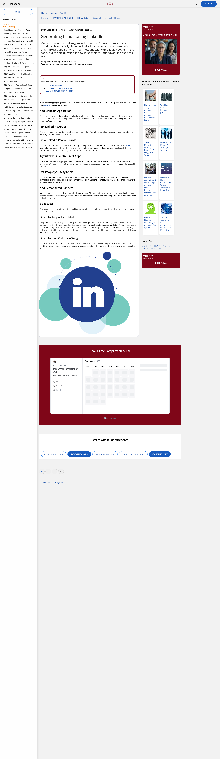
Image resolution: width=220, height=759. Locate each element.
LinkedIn (47, 105)
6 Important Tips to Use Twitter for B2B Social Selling (17, 88)
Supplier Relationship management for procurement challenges (17, 37)
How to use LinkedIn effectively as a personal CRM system (150, 222)
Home (44, 13)
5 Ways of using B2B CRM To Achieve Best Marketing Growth (18, 143)
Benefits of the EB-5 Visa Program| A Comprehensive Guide (157, 247)
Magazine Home (9, 19)
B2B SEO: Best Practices (13, 77)
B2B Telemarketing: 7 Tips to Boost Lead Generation (17, 99)
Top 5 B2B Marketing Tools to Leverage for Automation (15, 103)
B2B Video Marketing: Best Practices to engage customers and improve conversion (18, 74)
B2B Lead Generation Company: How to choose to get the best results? (18, 96)
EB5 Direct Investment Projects (59, 91)
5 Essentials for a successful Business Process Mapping (18, 55)
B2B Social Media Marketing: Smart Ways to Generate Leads (18, 70)
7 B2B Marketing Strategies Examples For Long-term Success (18, 121)
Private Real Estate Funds (133, 454)
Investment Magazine (105, 454)
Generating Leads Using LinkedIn (107, 18)
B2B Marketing (83, 18)
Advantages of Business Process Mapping (16, 33)
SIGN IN (208, 4)
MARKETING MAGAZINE (63, 18)
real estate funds (160, 454)
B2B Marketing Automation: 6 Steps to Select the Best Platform (18, 85)
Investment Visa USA (79, 454)
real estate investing (53, 454)
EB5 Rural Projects (54, 86)
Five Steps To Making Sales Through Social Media (18, 125)
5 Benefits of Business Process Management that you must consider (18, 52)
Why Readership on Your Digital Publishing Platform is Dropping (16, 66)
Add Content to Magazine (52, 482)
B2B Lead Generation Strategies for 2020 (17, 44)
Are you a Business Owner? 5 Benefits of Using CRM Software (19, 41)
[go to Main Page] (110, 6)
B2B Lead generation (12, 114)
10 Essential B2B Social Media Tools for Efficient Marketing (18, 147)
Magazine (45, 18)
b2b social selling (10, 81)
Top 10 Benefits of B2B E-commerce (18, 48)
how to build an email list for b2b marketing (17, 118)
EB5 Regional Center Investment (60, 88)
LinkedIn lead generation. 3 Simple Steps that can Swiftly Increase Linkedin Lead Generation (17, 129)
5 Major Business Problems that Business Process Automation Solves (18, 59)
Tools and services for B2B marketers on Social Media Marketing (18, 140)
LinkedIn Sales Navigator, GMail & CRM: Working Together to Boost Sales (19, 132)
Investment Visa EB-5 (58, 13)
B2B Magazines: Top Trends (14, 92)
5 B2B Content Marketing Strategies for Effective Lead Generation (18, 107)
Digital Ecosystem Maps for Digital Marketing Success (17, 30)
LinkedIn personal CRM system (16, 136)
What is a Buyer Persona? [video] (164, 109)
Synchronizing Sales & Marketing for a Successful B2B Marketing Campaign (19, 63)
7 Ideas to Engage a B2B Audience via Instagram (18, 110)
